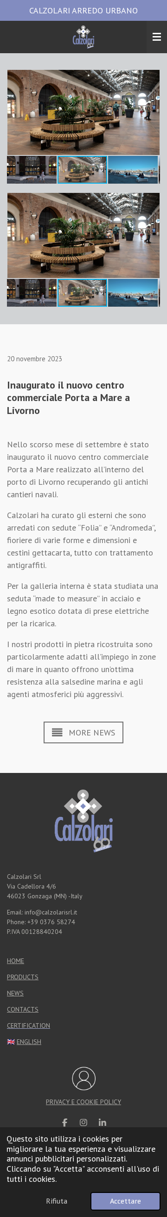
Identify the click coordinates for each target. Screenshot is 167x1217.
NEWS (15, 993)
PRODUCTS (23, 977)
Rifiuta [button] (56, 1200)
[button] (151, 78)
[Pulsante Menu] (157, 37)
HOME (15, 961)
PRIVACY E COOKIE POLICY (83, 1102)
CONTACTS (23, 1009)
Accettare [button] (125, 1200)
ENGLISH (29, 1042)
